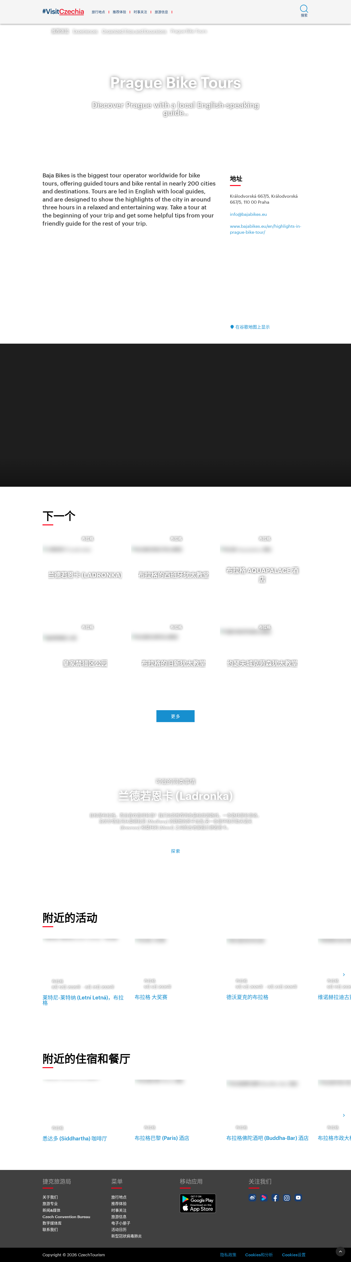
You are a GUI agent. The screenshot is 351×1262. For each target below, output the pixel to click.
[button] (304, 12)
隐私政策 (228, 1254)
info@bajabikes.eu (248, 214)
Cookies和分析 (259, 1254)
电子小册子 (120, 1223)
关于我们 (50, 1197)
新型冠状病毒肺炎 (126, 1236)
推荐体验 (119, 12)
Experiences (85, 31)
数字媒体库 (52, 1223)
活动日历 (119, 1229)
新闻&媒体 (51, 1210)
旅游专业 (50, 1203)
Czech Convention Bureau (66, 1216)
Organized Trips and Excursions (134, 31)
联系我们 (50, 1229)
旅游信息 (161, 12)
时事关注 (140, 12)
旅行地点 (98, 12)
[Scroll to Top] (340, 1251)
